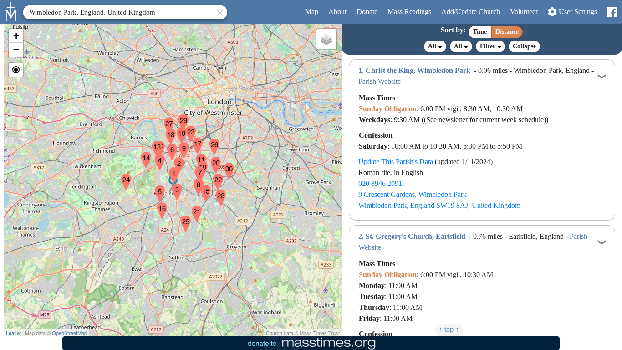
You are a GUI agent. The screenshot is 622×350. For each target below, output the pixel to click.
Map (311, 11)
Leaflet (13, 332)
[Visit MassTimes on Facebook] (612, 12)
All (433, 46)
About (337, 11)
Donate (367, 11)
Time (480, 31)
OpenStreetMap (69, 332)
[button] (170, 169)
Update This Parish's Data (395, 161)
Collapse (524, 46)
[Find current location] (16, 70)
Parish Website (379, 81)
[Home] (11, 11)
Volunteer (524, 11)
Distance (507, 31)
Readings (409, 11)
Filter (488, 46)
